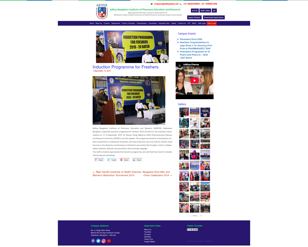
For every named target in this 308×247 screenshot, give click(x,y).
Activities (147, 236)
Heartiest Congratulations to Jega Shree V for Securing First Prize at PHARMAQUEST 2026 (196, 45)
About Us (99, 23)
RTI (189, 23)
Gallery (173, 23)
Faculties (147, 232)
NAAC (194, 23)
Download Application (214, 17)
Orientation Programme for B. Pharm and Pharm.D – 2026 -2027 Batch (195, 54)
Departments (115, 23)
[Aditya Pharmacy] (102, 12)
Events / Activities (128, 23)
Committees (152, 23)
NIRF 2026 (205, 11)
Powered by (200, 241)
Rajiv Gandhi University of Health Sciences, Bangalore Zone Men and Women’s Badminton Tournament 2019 (131, 173)
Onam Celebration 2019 (157, 175)
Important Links (164, 23)
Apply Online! (194, 17)
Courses (107, 23)
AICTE (195, 11)
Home (92, 23)
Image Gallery (149, 241)
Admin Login (211, 23)
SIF (214, 11)
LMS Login (202, 23)
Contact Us (182, 23)
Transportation (142, 23)
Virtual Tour (148, 239)
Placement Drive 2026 (191, 39)
